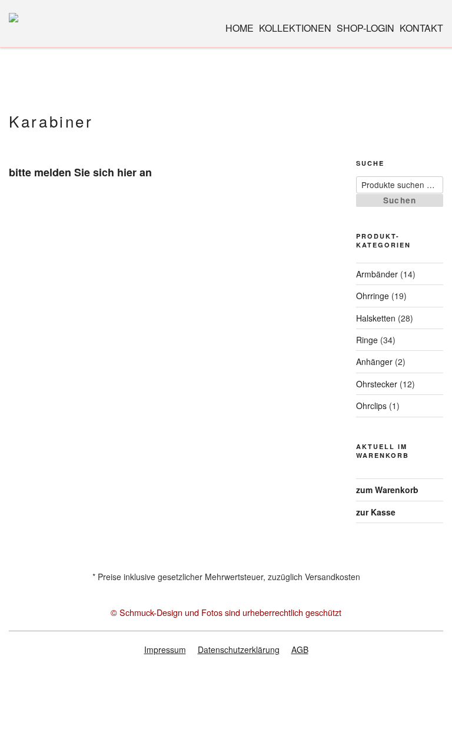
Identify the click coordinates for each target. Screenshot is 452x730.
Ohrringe (372, 296)
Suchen (400, 200)
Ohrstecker (376, 384)
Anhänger (374, 361)
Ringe (367, 340)
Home (239, 28)
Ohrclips (371, 405)
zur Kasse (376, 512)
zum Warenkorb (387, 489)
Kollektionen (295, 28)
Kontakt (421, 28)
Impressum (165, 649)
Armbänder (377, 274)
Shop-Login (365, 28)
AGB (299, 649)
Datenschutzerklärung (239, 649)
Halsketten (376, 318)
